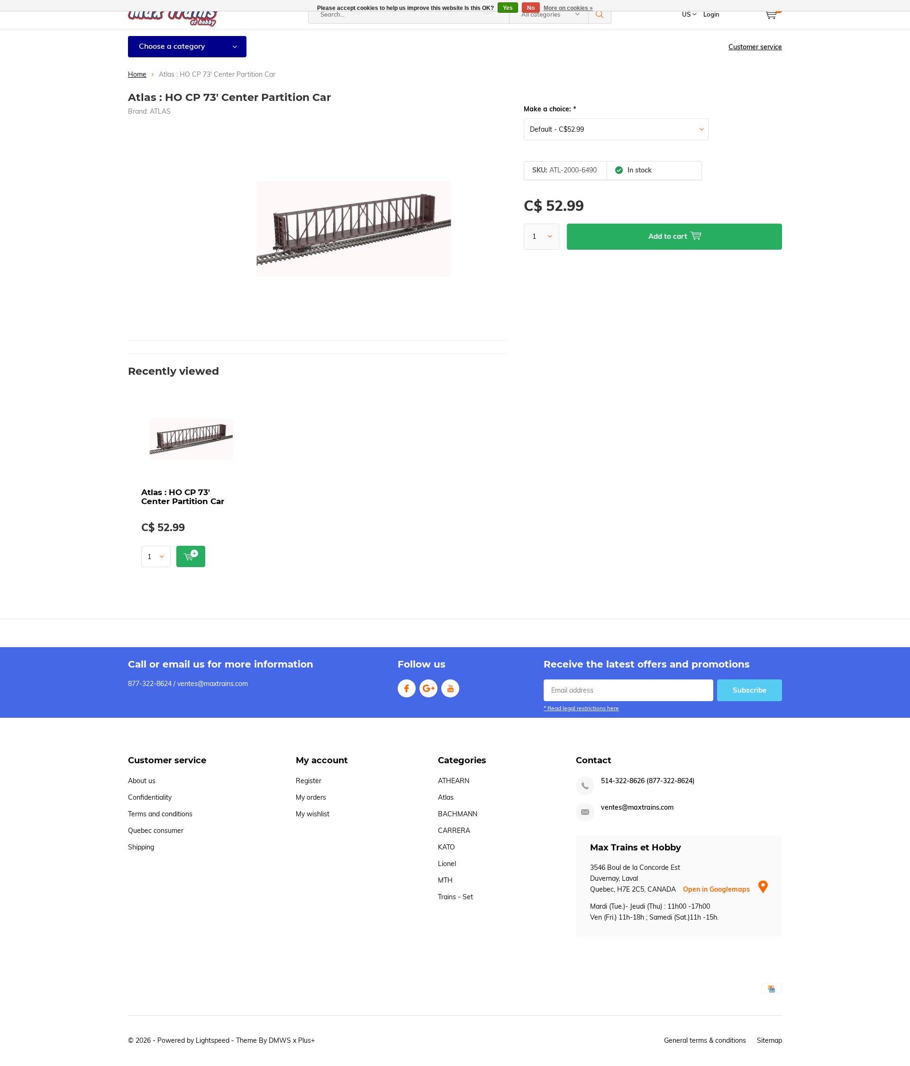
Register (308, 781)
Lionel (447, 863)
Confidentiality (150, 797)
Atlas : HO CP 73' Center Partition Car (182, 497)
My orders (311, 797)
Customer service (755, 47)
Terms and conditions (160, 814)
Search (600, 14)
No (531, 8)
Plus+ (306, 1040)
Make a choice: (550, 109)
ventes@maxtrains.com (637, 808)
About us (141, 781)
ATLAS (160, 111)
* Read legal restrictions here (581, 708)
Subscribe (749, 690)
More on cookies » (568, 8)
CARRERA (454, 830)
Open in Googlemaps (717, 889)
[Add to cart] (190, 556)
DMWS (280, 1040)
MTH (445, 880)
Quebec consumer (155, 830)
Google (428, 688)
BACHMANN (457, 814)
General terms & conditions (705, 1040)
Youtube (450, 688)
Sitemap (769, 1040)
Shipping (141, 847)
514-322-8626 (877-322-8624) (648, 781)
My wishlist (312, 814)
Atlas (446, 797)
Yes (508, 8)
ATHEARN (453, 781)
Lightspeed (212, 1040)
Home (137, 74)
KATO (446, 847)
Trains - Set (455, 897)
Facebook (407, 688)
